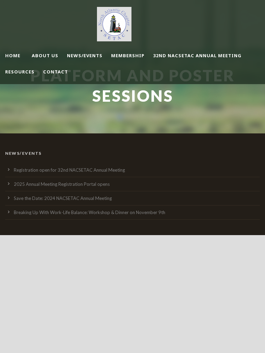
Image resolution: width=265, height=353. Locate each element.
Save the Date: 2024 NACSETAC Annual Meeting (63, 198)
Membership (128, 55)
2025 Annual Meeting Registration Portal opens (62, 184)
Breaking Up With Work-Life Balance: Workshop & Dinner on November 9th (89, 212)
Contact (55, 72)
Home (12, 55)
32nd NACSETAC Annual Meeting (197, 55)
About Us (45, 55)
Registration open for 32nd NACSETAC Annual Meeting (69, 170)
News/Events (84, 55)
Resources (20, 72)
